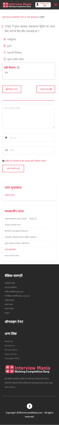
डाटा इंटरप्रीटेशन (11, 287)
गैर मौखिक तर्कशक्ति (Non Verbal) (17, 296)
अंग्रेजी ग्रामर (9, 300)
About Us (9, 341)
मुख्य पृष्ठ (5, 17)
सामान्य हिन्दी (9, 309)
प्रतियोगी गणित (10, 283)
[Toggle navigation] (55, 4)
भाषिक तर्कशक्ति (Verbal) (14, 292)
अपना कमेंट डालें (13, 168)
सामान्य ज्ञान (9, 304)
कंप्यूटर (7, 313)
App (44, 5)
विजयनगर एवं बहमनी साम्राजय (16, 231)
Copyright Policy (12, 358)
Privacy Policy (11, 350)
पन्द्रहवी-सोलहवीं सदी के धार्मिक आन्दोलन (20, 237)
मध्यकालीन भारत (18, 17)
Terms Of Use (11, 354)
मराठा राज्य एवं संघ (12, 255)
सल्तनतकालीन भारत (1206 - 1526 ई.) (21, 218)
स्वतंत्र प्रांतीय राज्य (13, 225)
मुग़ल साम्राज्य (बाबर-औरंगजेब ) (17, 243)
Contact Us (10, 345)
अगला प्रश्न (45, 89)
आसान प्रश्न (9, 195)
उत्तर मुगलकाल (32, 17)
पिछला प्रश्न (13, 89)
